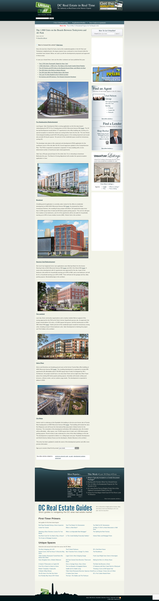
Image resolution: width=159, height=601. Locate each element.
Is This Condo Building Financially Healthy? (77, 535)
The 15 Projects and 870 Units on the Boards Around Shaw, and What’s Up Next (62, 68)
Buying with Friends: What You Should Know (102, 482)
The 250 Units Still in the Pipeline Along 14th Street (54, 72)
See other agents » (107, 118)
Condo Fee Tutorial (44, 527)
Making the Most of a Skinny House (102, 560)
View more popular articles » (112, 498)
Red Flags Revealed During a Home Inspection (51, 525)
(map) (82, 128)
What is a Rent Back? (72, 527)
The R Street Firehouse (72, 549)
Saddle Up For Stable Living (73, 568)
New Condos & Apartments (97, 23)
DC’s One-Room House (99, 549)
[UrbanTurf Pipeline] (107, 82)
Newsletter (43, 14)
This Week (92, 474)
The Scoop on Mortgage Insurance (48, 538)
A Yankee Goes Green (72, 573)
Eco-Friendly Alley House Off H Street (49, 575)
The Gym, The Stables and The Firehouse (77, 575)
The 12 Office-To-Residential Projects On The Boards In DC (83, 25)
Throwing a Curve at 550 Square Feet (103, 568)
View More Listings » (107, 184)
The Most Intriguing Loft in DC (47, 549)
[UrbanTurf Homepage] (45, 8)
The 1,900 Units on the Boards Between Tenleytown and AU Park (61, 31)
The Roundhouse (97, 551)
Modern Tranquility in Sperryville (47, 568)
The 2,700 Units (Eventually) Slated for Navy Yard (53, 63)
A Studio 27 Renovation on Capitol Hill (49, 564)
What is (114, 187)
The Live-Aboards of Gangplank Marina (76, 566)
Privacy (108, 597)
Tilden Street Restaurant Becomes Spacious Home (79, 571)
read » (80, 496)
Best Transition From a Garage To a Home (77, 551)
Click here (59, 45)
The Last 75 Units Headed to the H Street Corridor (53, 74)
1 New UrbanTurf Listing (60, 23)
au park (71, 456)
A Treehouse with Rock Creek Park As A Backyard (106, 566)
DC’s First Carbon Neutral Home (101, 573)
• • (79, 23)
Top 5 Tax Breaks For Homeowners (75, 525)
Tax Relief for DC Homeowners (101, 525)
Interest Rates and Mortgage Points (102, 535)
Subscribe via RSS (115, 597)
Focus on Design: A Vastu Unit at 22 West (104, 571)
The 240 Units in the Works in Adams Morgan (52, 70)
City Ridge (39, 418)
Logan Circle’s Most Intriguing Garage (76, 555)
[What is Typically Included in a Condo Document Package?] (75, 488)
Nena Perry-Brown (42, 38)
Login (105, 187)
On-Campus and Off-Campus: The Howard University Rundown (57, 77)
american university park (61, 456)
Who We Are (92, 597)
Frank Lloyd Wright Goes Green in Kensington (105, 555)
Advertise (49, 14)
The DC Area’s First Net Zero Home (48, 573)
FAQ (104, 188)
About (87, 597)
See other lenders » (107, 148)
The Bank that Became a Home (101, 564)
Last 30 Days (105, 474)
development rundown (79, 456)
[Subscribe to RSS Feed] (120, 597)
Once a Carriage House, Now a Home (76, 564)
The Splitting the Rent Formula (101, 531)
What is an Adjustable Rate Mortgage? (76, 531)
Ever (115, 474)
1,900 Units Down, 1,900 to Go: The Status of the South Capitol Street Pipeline (62, 66)
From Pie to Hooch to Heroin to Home (49, 566)
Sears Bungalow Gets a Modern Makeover (50, 560)
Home (39, 14)
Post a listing (113, 188)
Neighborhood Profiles (78, 23)
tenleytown (58, 458)
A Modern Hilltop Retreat (45, 571)
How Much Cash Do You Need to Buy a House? (51, 535)
